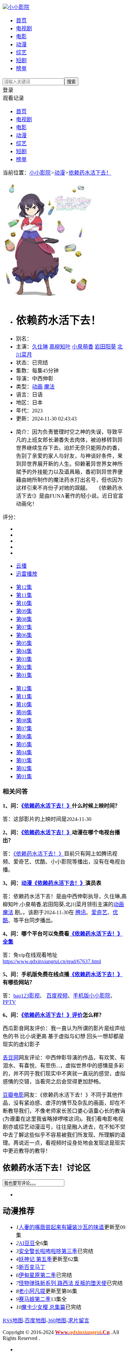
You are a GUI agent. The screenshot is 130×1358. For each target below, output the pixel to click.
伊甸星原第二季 (37, 1275)
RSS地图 (13, 1320)
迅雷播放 (26, 574)
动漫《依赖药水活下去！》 (53, 883)
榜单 (21, 68)
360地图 (57, 1320)
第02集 (24, 667)
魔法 (49, 386)
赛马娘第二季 (35, 1299)
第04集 (24, 651)
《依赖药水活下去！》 (46, 806)
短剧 (21, 60)
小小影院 (18, 7)
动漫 (21, 44)
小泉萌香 (82, 346)
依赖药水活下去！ (90, 173)
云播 (21, 566)
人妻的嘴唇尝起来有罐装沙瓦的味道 (61, 1227)
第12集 (24, 587)
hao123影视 (26, 996)
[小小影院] (5, 7)
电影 (21, 36)
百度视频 (57, 996)
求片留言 (78, 1320)
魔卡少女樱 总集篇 (43, 1307)
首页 (21, 20)
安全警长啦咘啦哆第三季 (48, 1251)
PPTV (9, 1002)
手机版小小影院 (91, 996)
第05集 (24, 643)
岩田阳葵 (105, 346)
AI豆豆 (27, 1243)
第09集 (24, 611)
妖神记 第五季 (35, 1259)
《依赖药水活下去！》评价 (52, 1015)
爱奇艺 (99, 912)
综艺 (21, 52)
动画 (37, 386)
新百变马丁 (32, 1267)
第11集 (24, 595)
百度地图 (35, 1320)
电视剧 (24, 28)
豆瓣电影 (13, 1095)
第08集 (24, 619)
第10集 (24, 603)
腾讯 (80, 912)
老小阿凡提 (32, 1291)
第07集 (24, 627)
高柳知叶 (60, 346)
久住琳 (40, 346)
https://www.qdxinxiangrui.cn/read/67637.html (52, 961)
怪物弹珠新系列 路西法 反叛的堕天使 (63, 1283)
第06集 (24, 635)
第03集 (24, 659)
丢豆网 (11, 1057)
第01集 (24, 675)
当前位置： (16, 173)
